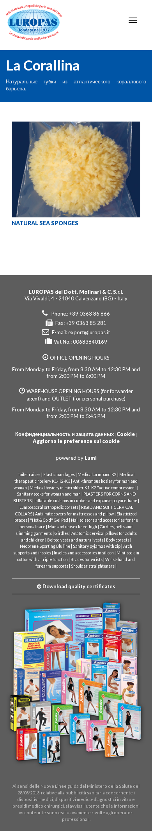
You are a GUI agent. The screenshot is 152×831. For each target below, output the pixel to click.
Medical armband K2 (97, 474)
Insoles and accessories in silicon (84, 552)
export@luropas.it (89, 332)
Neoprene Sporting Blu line (45, 546)
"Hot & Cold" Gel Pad (49, 520)
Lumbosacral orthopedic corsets (48, 507)
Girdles (62, 533)
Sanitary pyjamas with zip (96, 546)
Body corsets (117, 540)
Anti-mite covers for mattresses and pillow (74, 514)
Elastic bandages (59, 474)
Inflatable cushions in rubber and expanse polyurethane (85, 500)
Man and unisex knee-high (72, 526)
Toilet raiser (29, 474)
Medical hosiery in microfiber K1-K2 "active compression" (83, 487)
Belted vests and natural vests (75, 540)
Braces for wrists (87, 559)
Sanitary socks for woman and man (49, 494)
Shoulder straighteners (93, 566)
